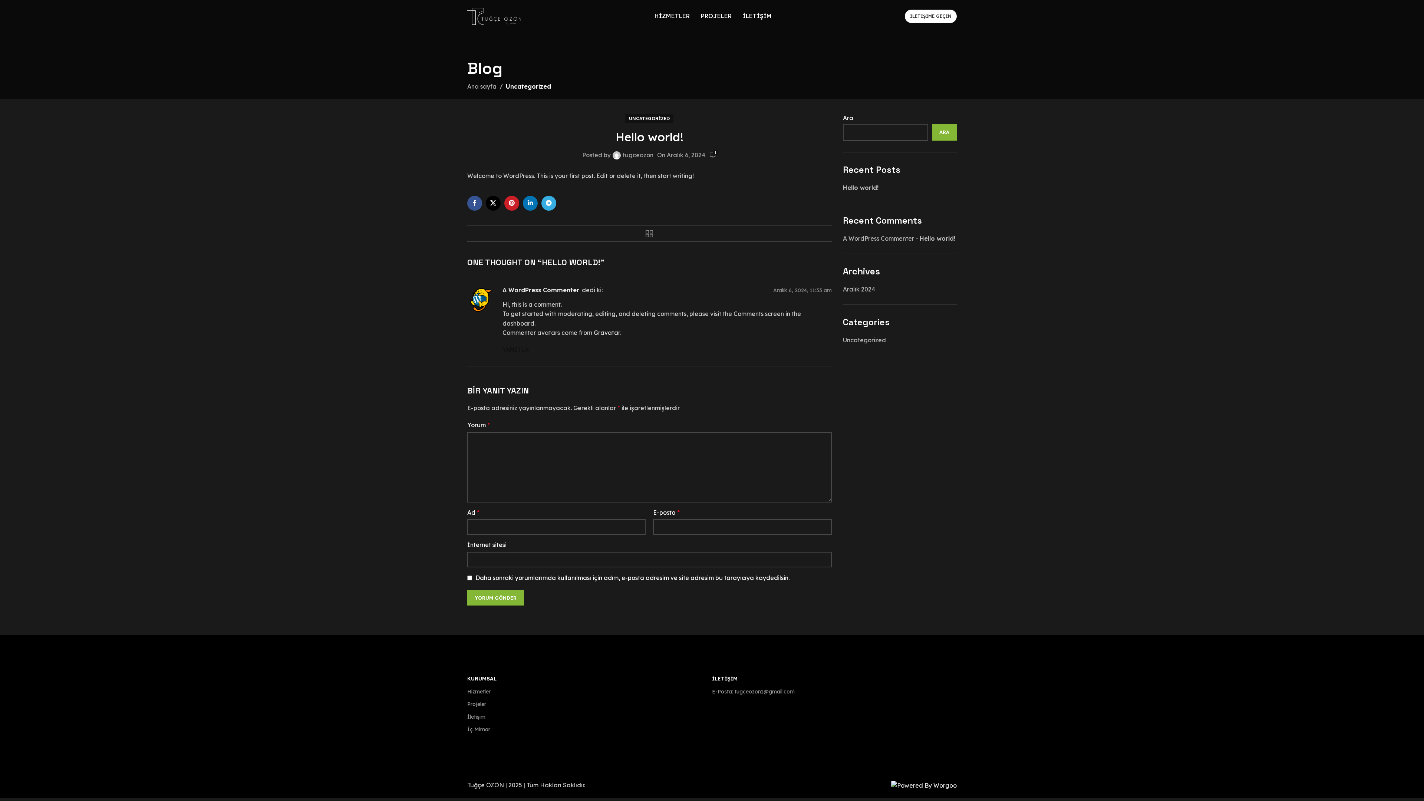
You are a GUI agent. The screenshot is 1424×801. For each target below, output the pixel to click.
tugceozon (638, 155)
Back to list (649, 233)
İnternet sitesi (487, 544)
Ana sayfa (482, 86)
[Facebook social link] (474, 203)
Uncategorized (528, 86)
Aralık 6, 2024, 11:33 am (802, 290)
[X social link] (493, 203)
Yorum (478, 425)
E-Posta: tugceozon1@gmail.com (753, 691)
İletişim (476, 716)
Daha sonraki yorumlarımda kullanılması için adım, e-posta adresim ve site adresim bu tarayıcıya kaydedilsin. (632, 577)
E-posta (666, 512)
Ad (473, 512)
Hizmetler (479, 691)
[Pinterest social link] (511, 203)
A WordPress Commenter (540, 290)
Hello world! (861, 187)
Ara (848, 118)
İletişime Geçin (931, 16)
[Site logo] (494, 15)
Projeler (476, 704)
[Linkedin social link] (530, 203)
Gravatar (607, 332)
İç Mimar (478, 729)
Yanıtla (515, 349)
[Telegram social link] (548, 203)
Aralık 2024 (859, 289)
